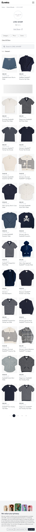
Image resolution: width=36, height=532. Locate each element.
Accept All (31, 529)
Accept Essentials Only (21, 529)
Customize (10, 529)
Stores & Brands (10, 7)
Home (3, 7)
